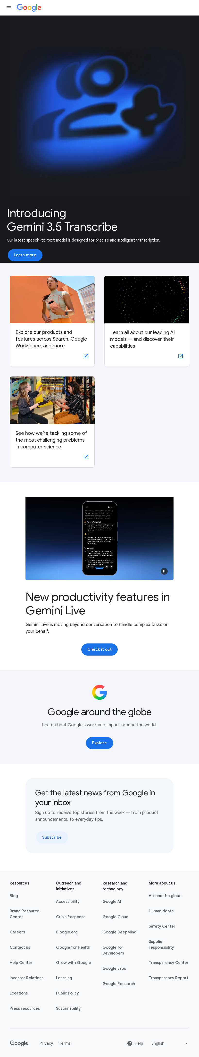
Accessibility (68, 901)
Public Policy (67, 993)
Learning (64, 978)
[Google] (29, 8)
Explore (99, 743)
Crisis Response (71, 917)
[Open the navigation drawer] (9, 8)
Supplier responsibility (161, 944)
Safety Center (162, 926)
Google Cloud (115, 917)
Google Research (118, 983)
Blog (14, 895)
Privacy (46, 1043)
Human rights (161, 911)
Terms (65, 1043)
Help (139, 1043)
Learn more (25, 255)
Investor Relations (26, 978)
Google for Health (73, 947)
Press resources (25, 1008)
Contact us (20, 947)
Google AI (111, 901)
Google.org (67, 932)
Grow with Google (73, 962)
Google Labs (114, 968)
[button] (164, 571)
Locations (19, 993)
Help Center (21, 962)
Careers (17, 932)
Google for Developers (113, 950)
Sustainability (68, 1008)
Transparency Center (169, 962)
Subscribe (52, 837)
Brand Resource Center (24, 914)
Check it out (99, 649)
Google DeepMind (119, 932)
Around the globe (165, 895)
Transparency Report (168, 978)
